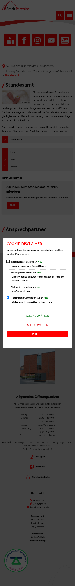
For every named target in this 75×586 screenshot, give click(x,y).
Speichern (37, 334)
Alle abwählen (37, 325)
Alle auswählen (37, 316)
